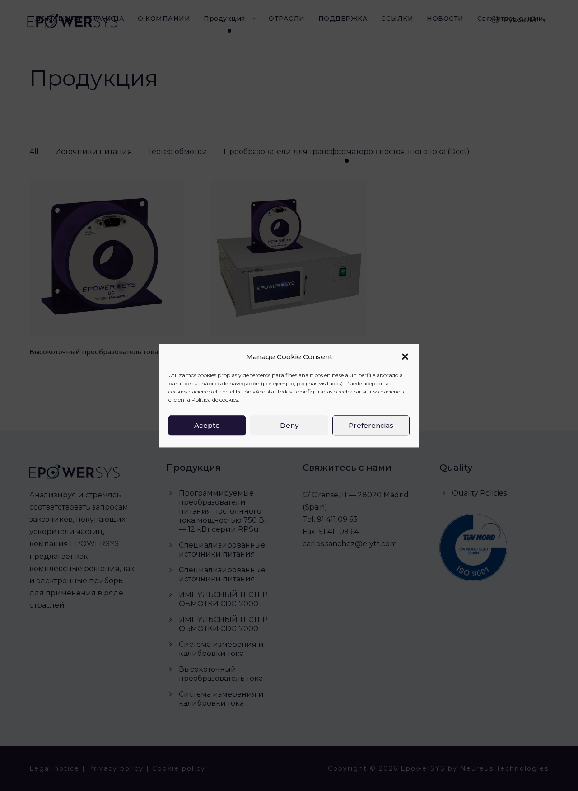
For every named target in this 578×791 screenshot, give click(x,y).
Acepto (207, 425)
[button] (405, 356)
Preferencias (371, 425)
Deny (289, 425)
